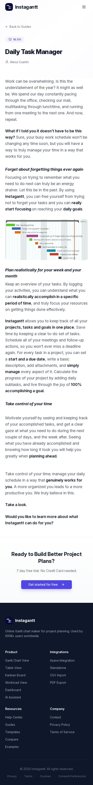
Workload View (16, 682)
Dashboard (13, 690)
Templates (12, 732)
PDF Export (58, 682)
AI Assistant (13, 697)
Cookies (45, 776)
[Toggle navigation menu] (84, 7)
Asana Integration (62, 660)
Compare (11, 739)
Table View (13, 668)
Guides (10, 724)
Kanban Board (15, 675)
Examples (12, 747)
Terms (28, 776)
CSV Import (58, 675)
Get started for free (43, 584)
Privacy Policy (60, 724)
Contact (55, 717)
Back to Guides (20, 26)
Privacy (12, 776)
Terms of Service (62, 732)
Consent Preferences (72, 776)
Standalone (58, 668)
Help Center (13, 717)
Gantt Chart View (17, 660)
